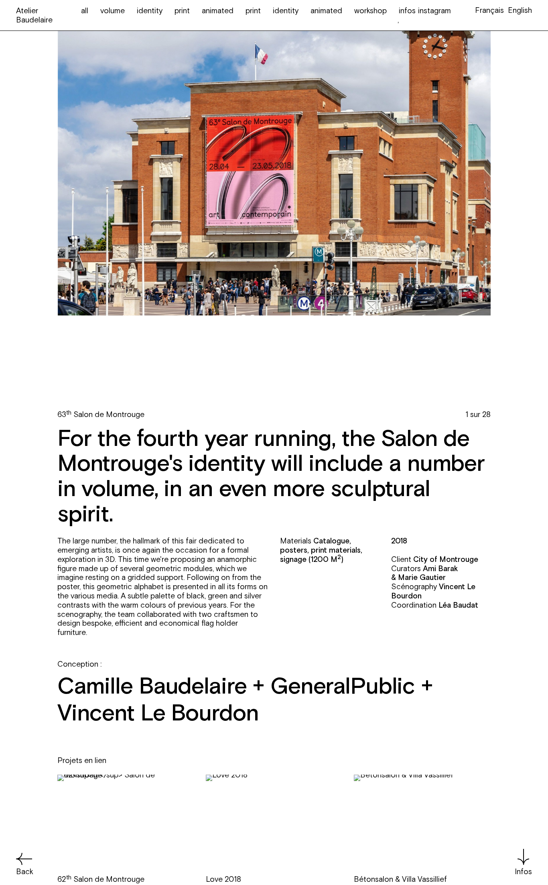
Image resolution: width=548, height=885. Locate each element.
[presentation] (165, 418)
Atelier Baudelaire (34, 15)
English (520, 10)
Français (489, 10)
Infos (523, 871)
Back (24, 871)
